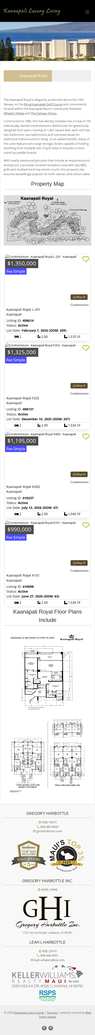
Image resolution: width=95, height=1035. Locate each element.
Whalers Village (14, 113)
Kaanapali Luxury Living (29, 1013)
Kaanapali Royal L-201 (23, 309)
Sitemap (52, 1013)
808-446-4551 (49, 955)
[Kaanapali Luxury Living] (31, 11)
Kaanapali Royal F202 (22, 398)
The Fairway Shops (43, 113)
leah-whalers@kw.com (49, 960)
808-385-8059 (49, 827)
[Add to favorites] (85, 258)
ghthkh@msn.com (49, 831)
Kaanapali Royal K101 (23, 575)
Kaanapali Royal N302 (23, 486)
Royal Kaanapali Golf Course (43, 104)
